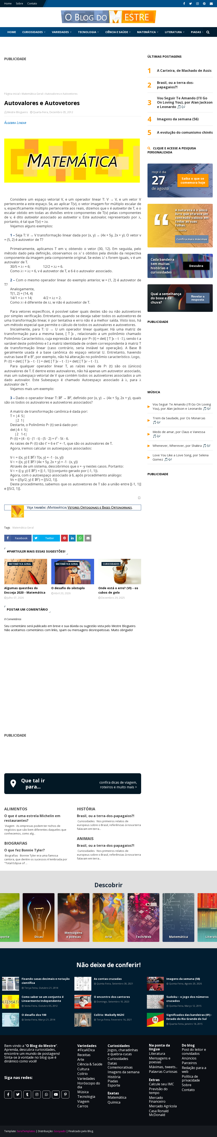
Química (114, 1102)
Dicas (39, 937)
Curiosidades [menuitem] (32, 32)
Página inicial (12, 94)
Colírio (82, 1073)
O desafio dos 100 (34, 1015)
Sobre (19, 3)
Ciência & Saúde (89, 1064)
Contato (32, 3)
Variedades (86, 1078)
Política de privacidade (191, 1078)
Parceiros (189, 1063)
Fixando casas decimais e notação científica (46, 981)
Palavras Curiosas (163, 1071)
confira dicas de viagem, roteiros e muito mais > (118, 784)
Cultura (83, 1069)
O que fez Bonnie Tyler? (24, 850)
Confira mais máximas (192, 239)
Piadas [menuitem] (196, 32)
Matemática (178, 937)
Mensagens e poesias (73, 935)
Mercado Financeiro (157, 1099)
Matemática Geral (32, 94)
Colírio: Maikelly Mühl (109, 1015)
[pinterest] (204, 3)
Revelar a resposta (197, 298)
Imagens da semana (123, 1072)
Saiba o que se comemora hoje (193, 180)
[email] (211, 3)
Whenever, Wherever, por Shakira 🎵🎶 (182, 445)
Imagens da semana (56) (178, 119)
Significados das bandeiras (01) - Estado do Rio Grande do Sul (189, 1017)
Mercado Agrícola (163, 1106)
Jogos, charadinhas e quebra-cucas (123, 1052)
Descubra (196, 266)
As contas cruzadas (108, 979)
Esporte (114, 1085)
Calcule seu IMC (161, 1084)
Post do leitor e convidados (194, 1051)
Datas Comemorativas (120, 1065)
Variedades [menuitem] (60, 32)
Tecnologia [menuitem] (87, 32)
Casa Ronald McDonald (158, 1113)
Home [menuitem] (11, 32)
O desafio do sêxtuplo (68, 588)
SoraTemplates (26, 1131)
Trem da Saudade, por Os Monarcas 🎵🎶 (179, 420)
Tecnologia (86, 1096)
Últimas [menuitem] (13, 42)
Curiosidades (118, 1058)
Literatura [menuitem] (173, 32)
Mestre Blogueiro (17, 112)
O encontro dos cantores (112, 997)
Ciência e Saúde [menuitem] (116, 32)
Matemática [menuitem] (146, 32)
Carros (82, 1106)
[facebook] (184, 3)
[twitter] (190, 3)
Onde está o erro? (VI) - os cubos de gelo (118, 590)
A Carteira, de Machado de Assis (184, 70)
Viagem (83, 1101)
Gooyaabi (60, 1131)
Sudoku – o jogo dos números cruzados (187, 999)
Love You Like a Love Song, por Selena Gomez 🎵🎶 (181, 457)
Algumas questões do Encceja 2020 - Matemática (24, 590)
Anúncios (189, 1058)
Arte (108, 937)
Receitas (83, 1054)
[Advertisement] (81, 754)
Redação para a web (194, 1069)
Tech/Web (143, 937)
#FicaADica (86, 1050)
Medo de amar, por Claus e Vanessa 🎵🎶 (179, 434)
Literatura (157, 1053)
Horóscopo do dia (88, 1085)
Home (8, 3)
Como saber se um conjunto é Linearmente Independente (43, 999)
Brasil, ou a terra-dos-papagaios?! (105, 816)
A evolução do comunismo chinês (185, 132)
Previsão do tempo (158, 1091)
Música (83, 1092)
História (114, 1077)
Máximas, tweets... (163, 1067)
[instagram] (197, 3)
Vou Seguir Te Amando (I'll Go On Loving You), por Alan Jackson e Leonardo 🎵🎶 (185, 102)
